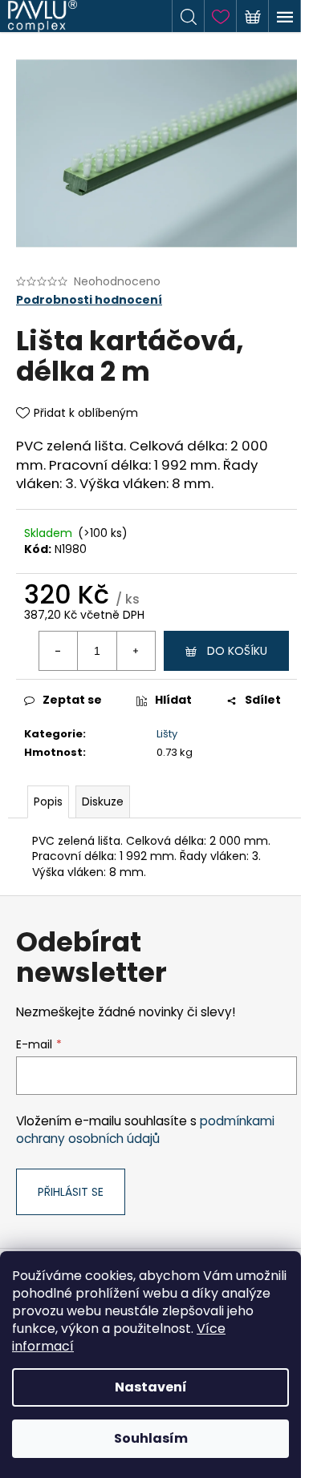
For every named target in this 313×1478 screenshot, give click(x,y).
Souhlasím (151, 1438)
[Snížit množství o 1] (58, 651)
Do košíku (237, 651)
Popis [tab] (48, 802)
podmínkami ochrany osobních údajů (145, 1130)
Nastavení (151, 1387)
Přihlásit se (71, 1192)
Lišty (166, 733)
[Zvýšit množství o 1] (135, 651)
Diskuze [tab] (103, 802)
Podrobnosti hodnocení (89, 300)
